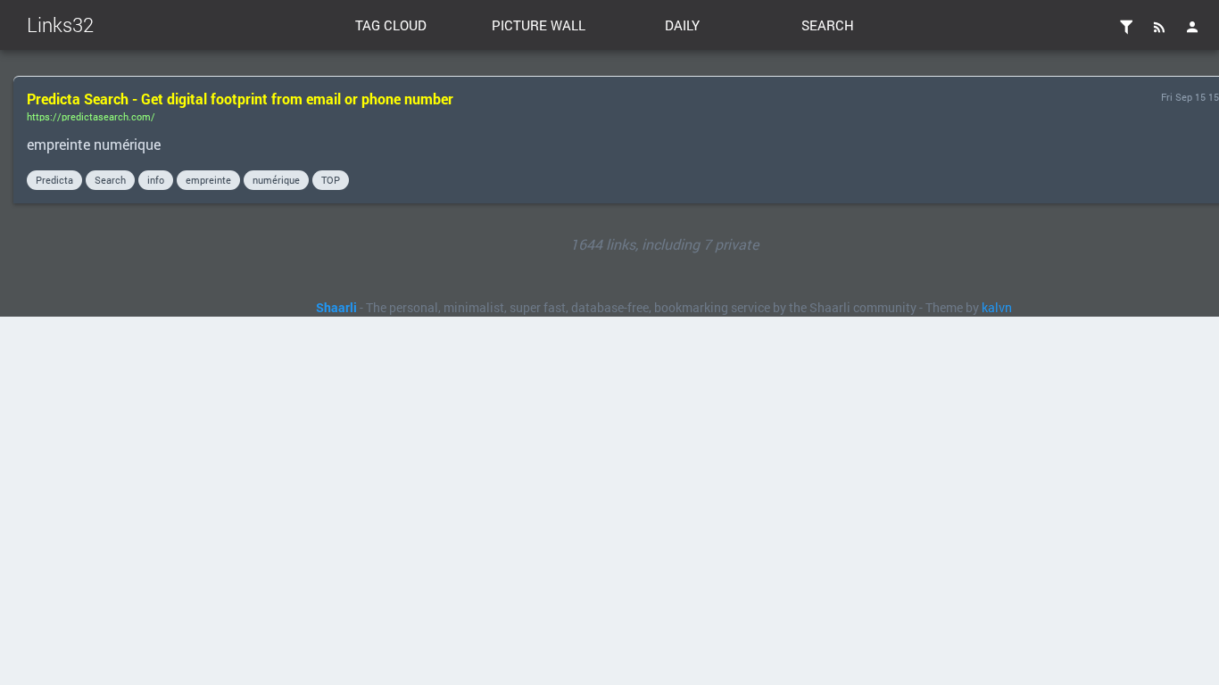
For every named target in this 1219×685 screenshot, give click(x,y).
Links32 (60, 24)
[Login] (1192, 26)
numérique (276, 179)
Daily (682, 25)
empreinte (208, 179)
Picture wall (538, 25)
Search (827, 25)
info (155, 179)
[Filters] (1126, 26)
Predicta (54, 179)
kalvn (997, 308)
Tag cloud (391, 25)
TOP (330, 179)
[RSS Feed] (1159, 26)
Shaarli (336, 308)
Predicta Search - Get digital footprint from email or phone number (240, 98)
